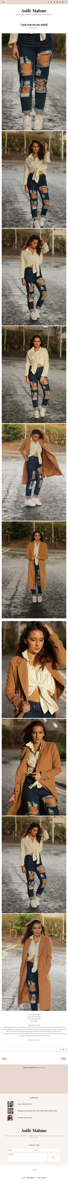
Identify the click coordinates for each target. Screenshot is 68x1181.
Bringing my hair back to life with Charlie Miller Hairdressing (37, 1111)
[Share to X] (63, 1049)
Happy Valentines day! (25, 1104)
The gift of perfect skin (25, 1117)
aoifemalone (41, 1067)
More (63, 1058)
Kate (44, 1177)
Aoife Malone (34, 10)
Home (34, 1170)
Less (4, 1058)
